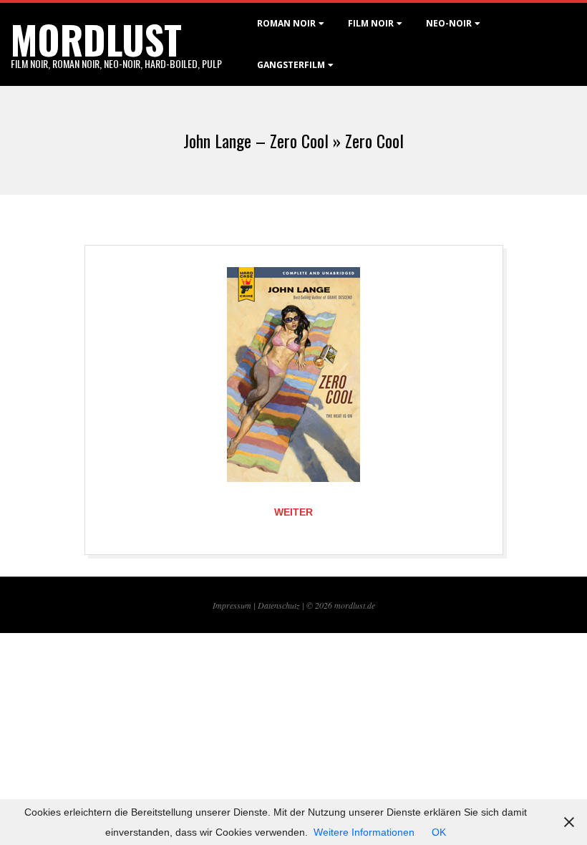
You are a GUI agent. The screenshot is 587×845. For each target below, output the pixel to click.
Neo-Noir (449, 23)
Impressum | (235, 605)
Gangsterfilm (291, 65)
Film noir (371, 23)
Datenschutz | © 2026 (296, 605)
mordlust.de (354, 605)
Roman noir (286, 23)
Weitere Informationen (364, 832)
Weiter (293, 512)
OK (439, 832)
